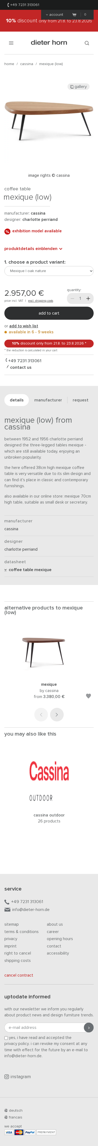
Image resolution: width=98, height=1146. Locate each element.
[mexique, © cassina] (49, 674)
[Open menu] (11, 43)
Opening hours (60, 939)
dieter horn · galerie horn (49, 43)
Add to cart (49, 313)
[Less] (72, 298)
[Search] (87, 43)
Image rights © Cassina (49, 175)
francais (15, 1117)
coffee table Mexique (29, 570)
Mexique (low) (51, 64)
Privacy (10, 939)
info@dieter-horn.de (31, 909)
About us (55, 924)
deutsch (16, 1111)
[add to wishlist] (88, 697)
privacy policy (16, 1044)
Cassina (26, 64)
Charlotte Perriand (40, 220)
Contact (54, 946)
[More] (88, 298)
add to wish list (23, 326)
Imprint (10, 946)
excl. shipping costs (40, 300)
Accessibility (58, 953)
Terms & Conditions (21, 932)
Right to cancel (17, 953)
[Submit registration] (89, 1027)
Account (56, 15)
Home (9, 64)
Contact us (20, 367)
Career (53, 932)
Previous (41, 714)
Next (57, 714)
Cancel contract (18, 975)
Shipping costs (17, 961)
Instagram (21, 1077)
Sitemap (11, 924)
